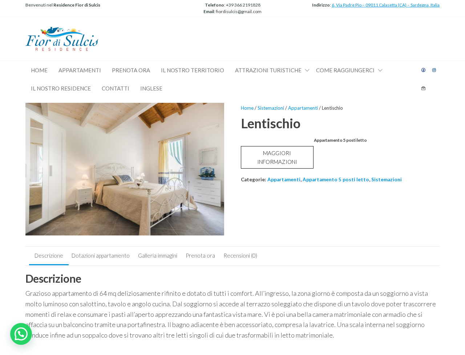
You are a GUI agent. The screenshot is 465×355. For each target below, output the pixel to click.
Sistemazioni (271, 108)
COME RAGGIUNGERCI (345, 70)
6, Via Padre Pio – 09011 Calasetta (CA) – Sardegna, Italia (386, 5)
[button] (21, 334)
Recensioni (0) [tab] (240, 255)
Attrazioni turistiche (268, 70)
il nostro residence (61, 88)
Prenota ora (131, 70)
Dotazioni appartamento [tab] (101, 255)
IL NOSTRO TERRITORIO (192, 70)
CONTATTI (115, 88)
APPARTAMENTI (79, 70)
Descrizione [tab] (49, 255)
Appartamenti (303, 108)
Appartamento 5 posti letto (336, 179)
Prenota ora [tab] (200, 255)
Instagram (434, 70)
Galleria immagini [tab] (157, 255)
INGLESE (151, 88)
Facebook (423, 70)
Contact (423, 88)
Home (39, 70)
